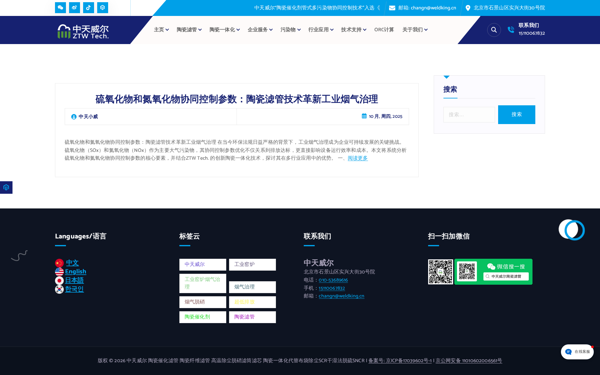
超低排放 (244, 302)
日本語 (74, 280)
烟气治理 (244, 287)
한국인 (74, 289)
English (75, 272)
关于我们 (412, 30)
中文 (72, 263)
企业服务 (258, 30)
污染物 (288, 30)
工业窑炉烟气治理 (202, 283)
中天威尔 (195, 264)
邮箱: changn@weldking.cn (427, 8)
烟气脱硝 (195, 302)
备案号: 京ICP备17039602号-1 (400, 361)
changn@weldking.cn (341, 296)
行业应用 (318, 30)
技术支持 (351, 30)
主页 (159, 30)
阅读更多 (358, 158)
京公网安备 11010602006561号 (469, 361)
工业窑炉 (244, 264)
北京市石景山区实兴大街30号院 (509, 8)
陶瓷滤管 (244, 317)
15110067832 (532, 33)
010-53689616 (333, 280)
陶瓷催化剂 (197, 317)
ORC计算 (384, 30)
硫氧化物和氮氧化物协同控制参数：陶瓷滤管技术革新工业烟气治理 (237, 99)
